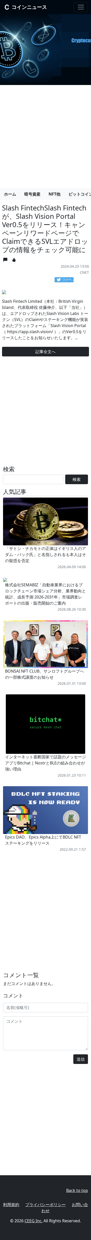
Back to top (77, 1190)
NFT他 (54, 194)
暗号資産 (32, 194)
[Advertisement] (45, 134)
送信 (81, 1059)
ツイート (68, 279)
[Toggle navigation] (81, 7)
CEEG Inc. (33, 1221)
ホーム (10, 194)
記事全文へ (45, 351)
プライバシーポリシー (45, 1204)
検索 (77, 479)
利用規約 (11, 1204)
